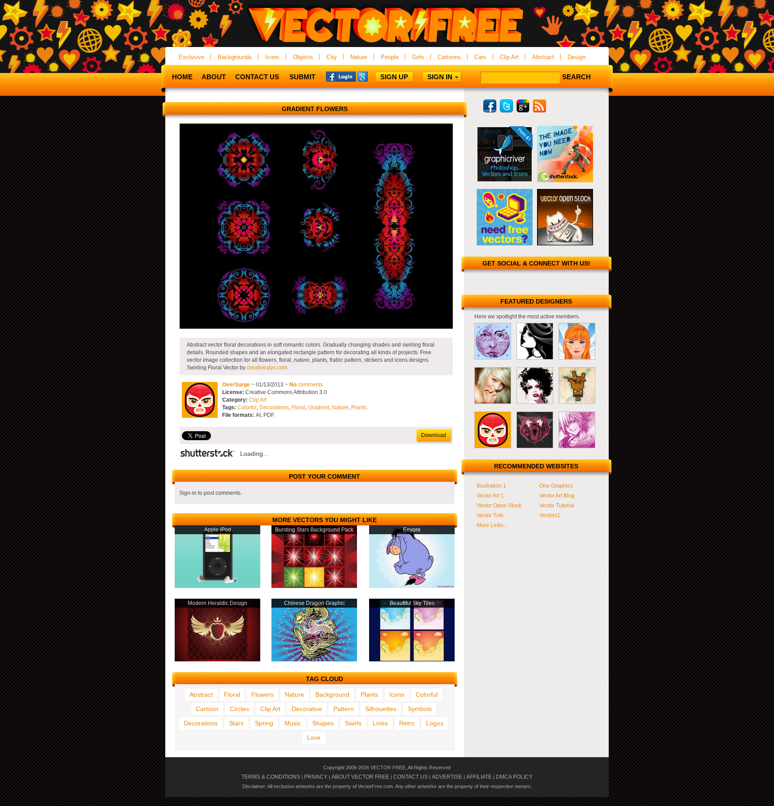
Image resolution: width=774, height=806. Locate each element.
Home (182, 77)
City (332, 57)
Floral (298, 407)
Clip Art (509, 57)
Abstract (543, 57)
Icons (272, 57)
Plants (358, 407)
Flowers (262, 694)
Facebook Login (341, 76)
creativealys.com (267, 367)
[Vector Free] (387, 43)
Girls (418, 57)
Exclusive (191, 57)
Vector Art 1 (490, 496)
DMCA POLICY (514, 777)
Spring (264, 723)
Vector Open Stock (499, 505)
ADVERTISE (447, 777)
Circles (239, 708)
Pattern (343, 708)
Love (314, 737)
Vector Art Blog (557, 496)
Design (576, 57)
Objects (303, 57)
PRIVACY (315, 777)
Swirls (353, 723)
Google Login (372, 76)
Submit (302, 77)
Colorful (247, 407)
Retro (407, 723)
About (214, 77)
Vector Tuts (490, 515)
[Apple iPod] (217, 586)
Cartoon (207, 708)
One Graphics (556, 486)
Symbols (420, 708)
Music (292, 723)
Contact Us (257, 77)
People (390, 57)
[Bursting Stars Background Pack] (314, 586)
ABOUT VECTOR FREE (360, 777)
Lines (380, 723)
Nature (358, 57)
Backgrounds (235, 57)
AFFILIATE (479, 777)
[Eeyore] (412, 586)
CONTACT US (410, 777)
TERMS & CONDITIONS (270, 777)
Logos (434, 723)
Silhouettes (380, 708)
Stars (236, 723)
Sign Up (394, 77)
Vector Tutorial (556, 505)
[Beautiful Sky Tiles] (412, 659)
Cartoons (449, 57)
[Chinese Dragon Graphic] (314, 659)
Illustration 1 (491, 486)
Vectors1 (549, 515)
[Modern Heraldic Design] (217, 659)
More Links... (492, 525)
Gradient (318, 407)
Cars (480, 57)
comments (306, 385)
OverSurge (236, 385)
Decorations (274, 407)
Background (332, 694)
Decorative (307, 708)
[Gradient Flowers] (316, 327)
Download (433, 435)
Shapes (323, 723)
